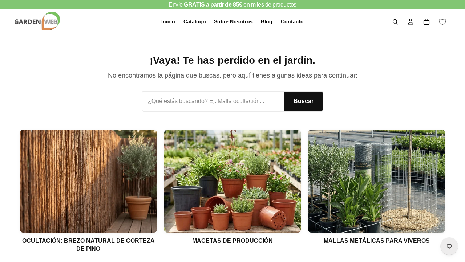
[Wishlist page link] (442, 21)
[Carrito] (426, 22)
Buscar (304, 101)
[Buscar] (395, 22)
